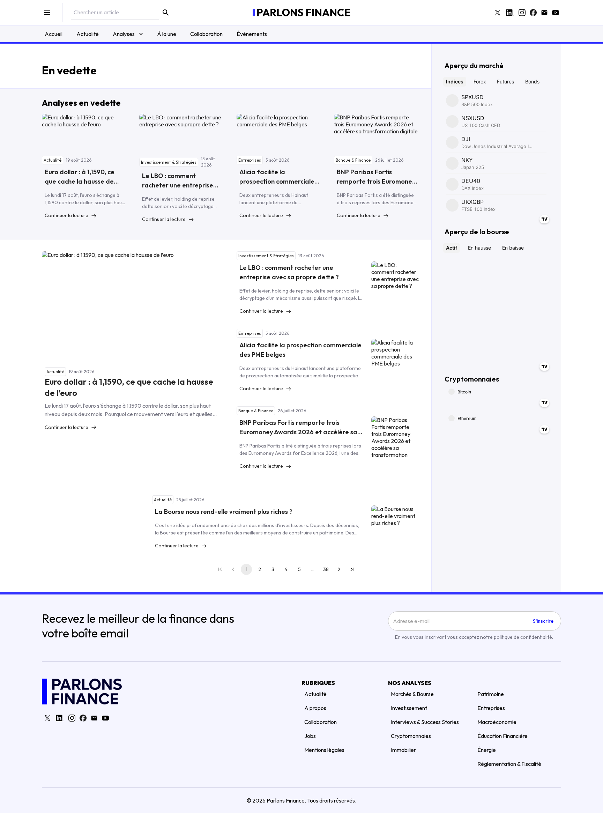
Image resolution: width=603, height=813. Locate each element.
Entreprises (491, 707)
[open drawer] (47, 12)
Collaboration (206, 33)
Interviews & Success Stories (425, 721)
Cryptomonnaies (411, 735)
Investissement (409, 707)
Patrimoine (490, 693)
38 (326, 569)
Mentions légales (324, 749)
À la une (166, 33)
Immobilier (403, 749)
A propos (315, 707)
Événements (252, 33)
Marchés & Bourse (412, 693)
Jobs (310, 735)
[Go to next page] (339, 569)
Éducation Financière (502, 735)
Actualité (87, 33)
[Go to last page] (352, 569)
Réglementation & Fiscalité (509, 763)
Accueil (53, 33)
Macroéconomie (496, 721)
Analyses (124, 33)
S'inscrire (543, 621)
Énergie (486, 749)
